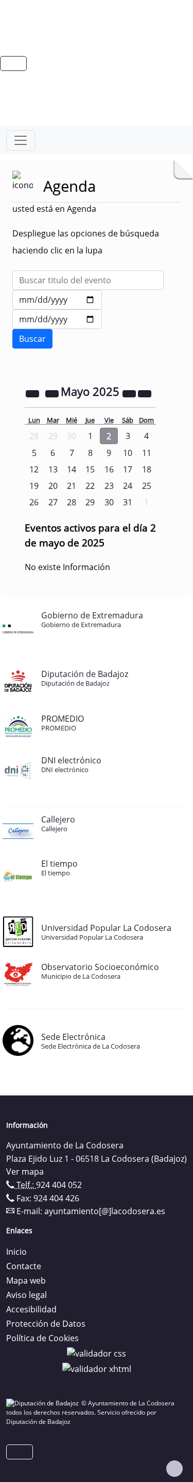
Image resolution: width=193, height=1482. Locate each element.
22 (90, 485)
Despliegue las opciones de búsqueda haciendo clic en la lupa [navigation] (85, 242)
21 (71, 485)
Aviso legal (26, 1295)
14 (71, 469)
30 (109, 502)
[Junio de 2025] (144, 392)
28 (71, 502)
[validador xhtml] (96, 1368)
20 (53, 485)
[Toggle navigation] (20, 140)
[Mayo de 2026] (130, 392)
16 (109, 469)
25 (146, 485)
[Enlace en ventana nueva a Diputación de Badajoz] (43, 1403)
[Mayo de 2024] (33, 392)
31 (127, 502)
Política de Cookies (42, 1338)
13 (53, 469)
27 (53, 502)
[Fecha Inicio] (57, 299)
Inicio (16, 1251)
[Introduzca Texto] (88, 280)
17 (127, 469)
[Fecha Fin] (57, 319)
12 (34, 469)
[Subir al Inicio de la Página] (174, 1468)
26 (34, 502)
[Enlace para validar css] (96, 1352)
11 (146, 453)
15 (90, 469)
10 (127, 453)
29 (90, 502)
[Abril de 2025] (53, 392)
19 (34, 485)
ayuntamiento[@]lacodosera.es (104, 1211)
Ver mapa (25, 1171)
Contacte (23, 1266)
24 (127, 485)
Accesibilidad (31, 1309)
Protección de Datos (45, 1323)
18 (146, 469)
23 (109, 485)
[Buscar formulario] (32, 339)
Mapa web (26, 1280)
